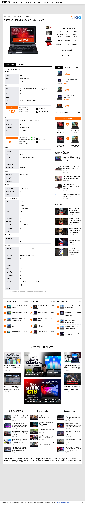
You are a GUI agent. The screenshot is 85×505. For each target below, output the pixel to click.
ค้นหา (21, 2)
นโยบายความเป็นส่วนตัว (63, 503)
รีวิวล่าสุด (37, 2)
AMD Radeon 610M (23, 138)
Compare (71, 56)
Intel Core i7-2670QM (23, 111)
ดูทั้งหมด (26, 302)
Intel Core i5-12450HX (24, 109)
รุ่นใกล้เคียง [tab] (67, 68)
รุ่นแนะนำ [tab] (76, 68)
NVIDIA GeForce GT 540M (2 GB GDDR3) (23, 143)
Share (65, 56)
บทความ (28, 2)
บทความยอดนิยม (48, 2)
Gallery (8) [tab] (21, 65)
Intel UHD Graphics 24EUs (24, 140)
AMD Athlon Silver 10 (23, 107)
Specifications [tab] (10, 65)
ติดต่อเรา (59, 2)
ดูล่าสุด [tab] (59, 68)
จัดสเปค (14, 2)
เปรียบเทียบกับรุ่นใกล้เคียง (62, 112)
